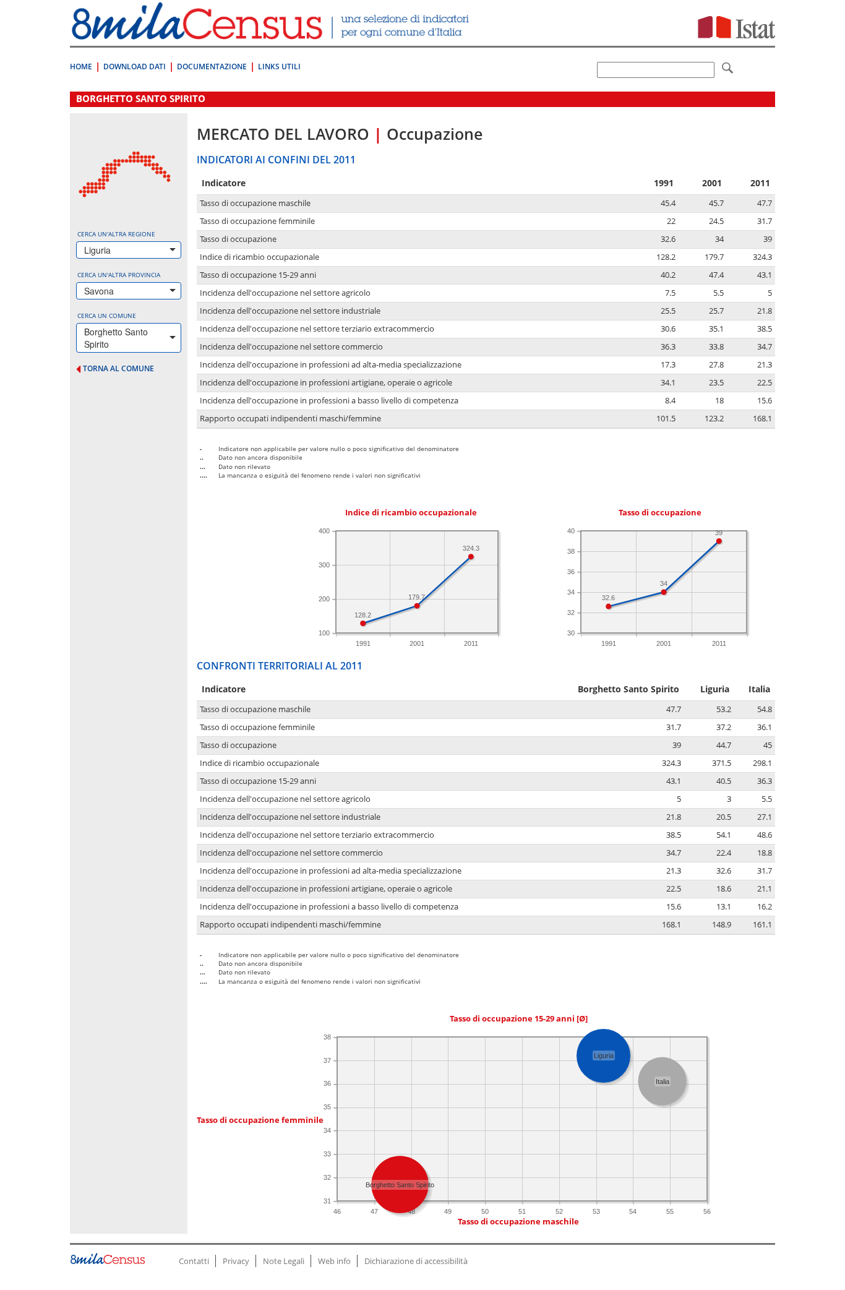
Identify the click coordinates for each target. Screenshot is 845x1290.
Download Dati (134, 66)
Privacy (236, 1260)
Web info (334, 1260)
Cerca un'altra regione (116, 234)
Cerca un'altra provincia (118, 274)
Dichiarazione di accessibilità (416, 1260)
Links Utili (279, 66)
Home (81, 66)
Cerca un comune (106, 315)
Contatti (194, 1260)
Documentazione (212, 66)
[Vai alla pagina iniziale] (272, 33)
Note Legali (283, 1260)
